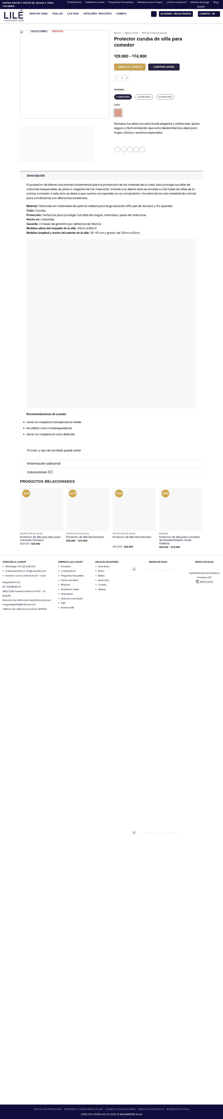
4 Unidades (144, 97)
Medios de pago (200, 2)
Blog (215, 2)
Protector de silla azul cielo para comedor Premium (40, 538)
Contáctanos (74, 2)
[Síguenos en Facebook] (209, 7)
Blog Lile (65, 584)
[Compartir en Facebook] (117, 149)
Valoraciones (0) (40, 472)
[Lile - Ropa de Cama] (13, 16)
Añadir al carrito (130, 67)
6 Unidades (165, 97)
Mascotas (105, 13)
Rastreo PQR (67, 607)
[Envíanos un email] (219, 7)
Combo (102, 584)
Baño (101, 570)
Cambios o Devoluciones (120, 1109)
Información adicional (43, 463)
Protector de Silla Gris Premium (132, 537)
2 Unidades (123, 97)
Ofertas (57, 31)
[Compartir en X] (123, 149)
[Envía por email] (130, 149)
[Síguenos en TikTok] (215, 7)
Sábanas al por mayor (150, 2)
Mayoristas (67, 593)
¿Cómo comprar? (177, 2)
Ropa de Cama (39, 13)
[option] (118, 113)
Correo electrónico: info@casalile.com (25, 570)
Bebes (101, 575)
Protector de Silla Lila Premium (85, 537)
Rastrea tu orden (95, 2)
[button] (199, 7)
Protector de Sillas (154, 33)
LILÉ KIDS (73, 13)
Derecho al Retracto (151, 1109)
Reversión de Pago (178, 1109)
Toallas (57, 13)
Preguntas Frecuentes (120, 2)
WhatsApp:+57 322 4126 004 (20, 566)
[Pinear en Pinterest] (136, 149)
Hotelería (90, 13)
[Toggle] (23, 175)
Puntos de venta (69, 580)
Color (117, 105)
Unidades (119, 89)
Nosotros (66, 566)
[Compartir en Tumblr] (142, 149)
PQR (63, 603)
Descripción (36, 175)
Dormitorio (103, 566)
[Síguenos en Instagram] (212, 7)
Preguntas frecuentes (72, 575)
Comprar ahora (163, 67)
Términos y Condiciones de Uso (83, 1109)
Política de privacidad (48, 1109)
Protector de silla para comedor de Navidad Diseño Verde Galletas (179, 540)
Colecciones (39, 31)
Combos (121, 13)
